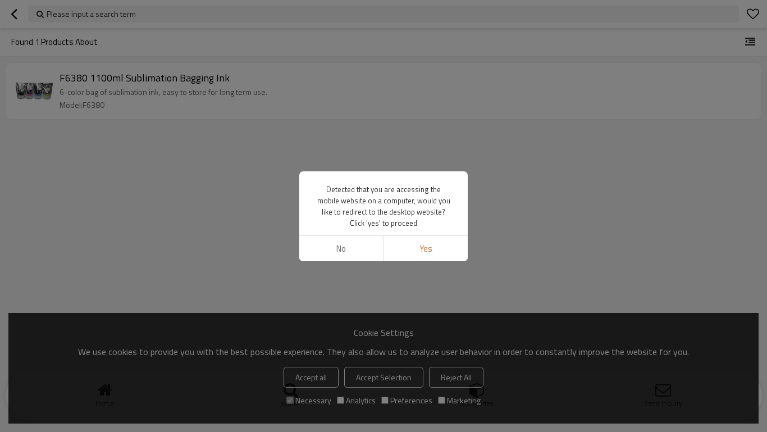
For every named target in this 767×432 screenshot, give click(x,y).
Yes (425, 248)
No (341, 248)
